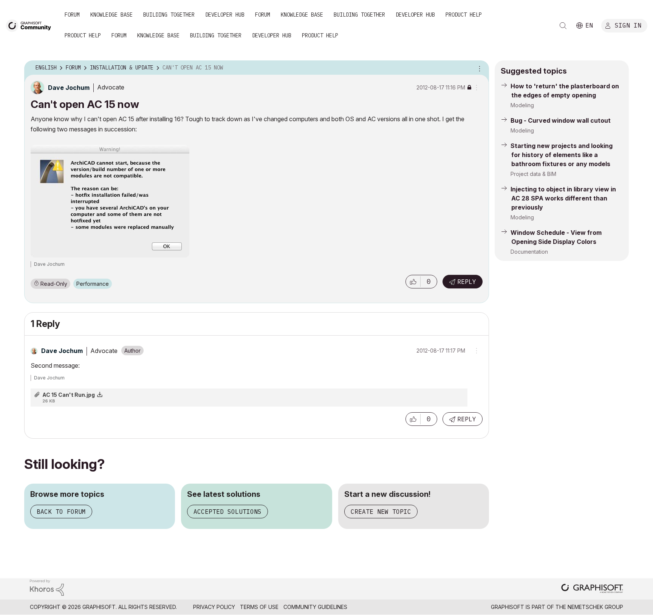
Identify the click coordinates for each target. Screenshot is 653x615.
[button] (413, 281)
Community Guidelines (315, 607)
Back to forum (61, 511)
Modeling (522, 105)
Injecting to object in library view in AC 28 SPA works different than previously (563, 198)
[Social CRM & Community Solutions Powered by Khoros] (47, 587)
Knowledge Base (111, 14)
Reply (466, 281)
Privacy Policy (214, 607)
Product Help (464, 14)
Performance (92, 284)
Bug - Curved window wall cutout (561, 120)
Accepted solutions (227, 511)
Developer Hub (224, 14)
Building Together (169, 14)
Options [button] (478, 68)
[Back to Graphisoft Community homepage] (31, 25)
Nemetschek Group (595, 607)
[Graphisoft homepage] (592, 589)
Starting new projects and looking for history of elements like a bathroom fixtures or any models (562, 155)
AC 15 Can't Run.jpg (68, 395)
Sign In (628, 25)
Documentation (529, 251)
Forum (72, 14)
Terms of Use (259, 607)
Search (563, 25)
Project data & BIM (533, 174)
